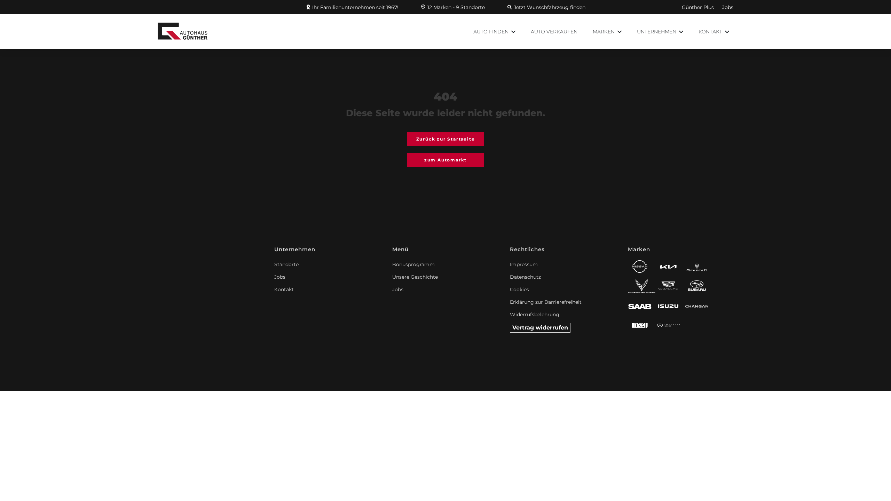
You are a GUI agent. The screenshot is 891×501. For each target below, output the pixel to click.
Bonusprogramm (413, 264)
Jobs (727, 7)
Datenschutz (525, 277)
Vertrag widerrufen (540, 327)
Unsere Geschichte (415, 277)
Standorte (286, 264)
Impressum (524, 264)
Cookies (519, 289)
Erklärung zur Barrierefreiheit (546, 302)
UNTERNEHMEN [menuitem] (657, 32)
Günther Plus (698, 7)
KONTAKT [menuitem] (711, 32)
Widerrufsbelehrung (534, 314)
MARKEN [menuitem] (604, 32)
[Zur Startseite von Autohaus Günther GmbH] (182, 31)
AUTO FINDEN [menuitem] (491, 32)
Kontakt (284, 289)
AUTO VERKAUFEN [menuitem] (554, 32)
